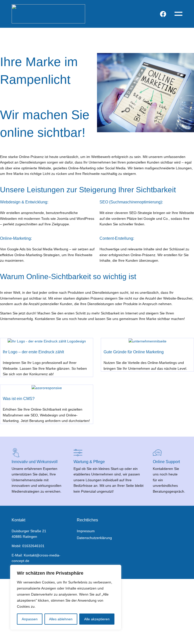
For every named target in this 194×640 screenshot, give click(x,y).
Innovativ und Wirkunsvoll (35, 462)
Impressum (86, 531)
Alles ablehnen (60, 619)
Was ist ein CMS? (19, 398)
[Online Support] (157, 452)
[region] (65, 597)
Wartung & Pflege (89, 462)
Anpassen (30, 619)
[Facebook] (163, 14)
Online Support (166, 462)
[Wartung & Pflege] (78, 452)
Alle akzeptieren (97, 619)
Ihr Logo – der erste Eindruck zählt (33, 352)
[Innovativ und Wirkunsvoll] (16, 452)
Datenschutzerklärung (94, 538)
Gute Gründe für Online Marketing (134, 352)
